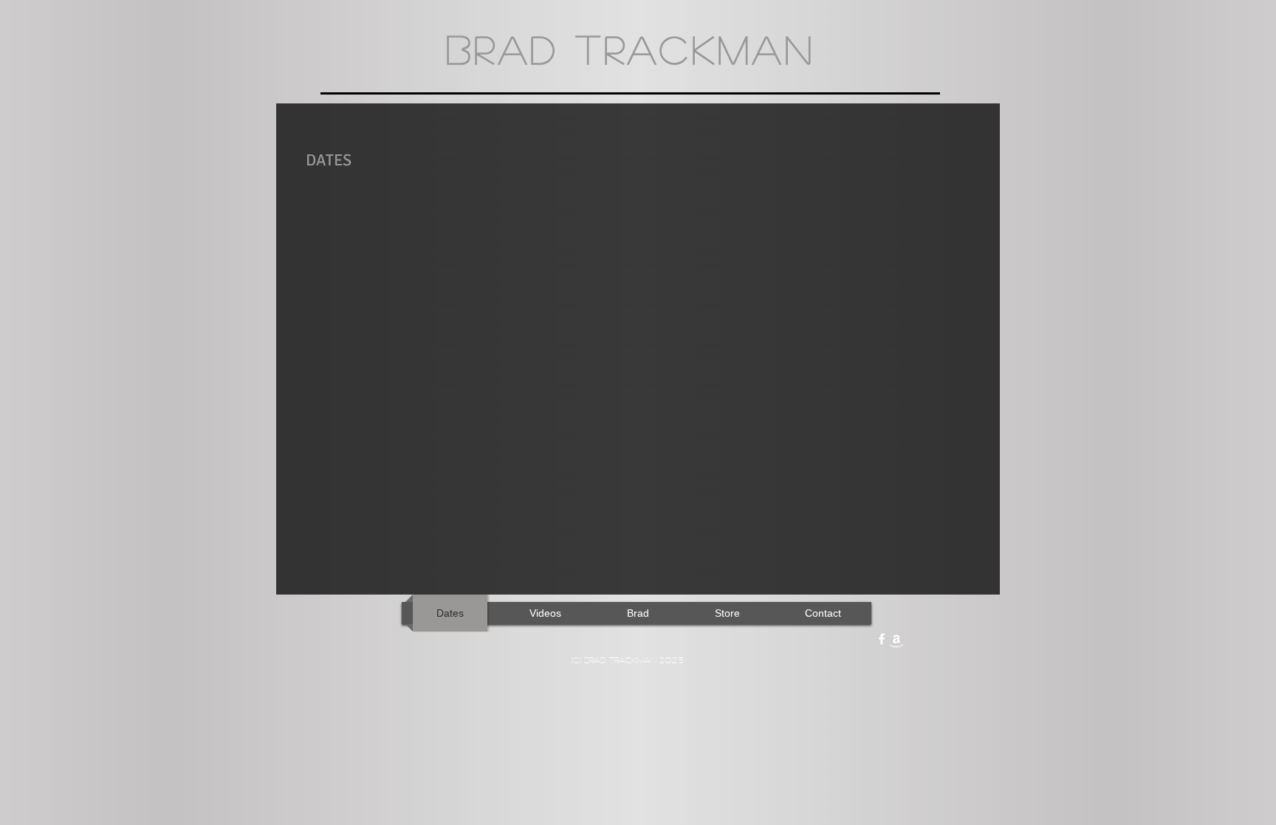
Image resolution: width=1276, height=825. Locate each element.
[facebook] (881, 638)
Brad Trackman (630, 49)
